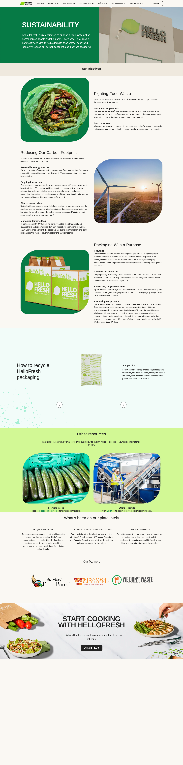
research (146, 129)
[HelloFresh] (26, 3)
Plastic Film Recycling (49, 511)
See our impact (47, 197)
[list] (91, 480)
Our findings (31, 230)
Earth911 (111, 511)
